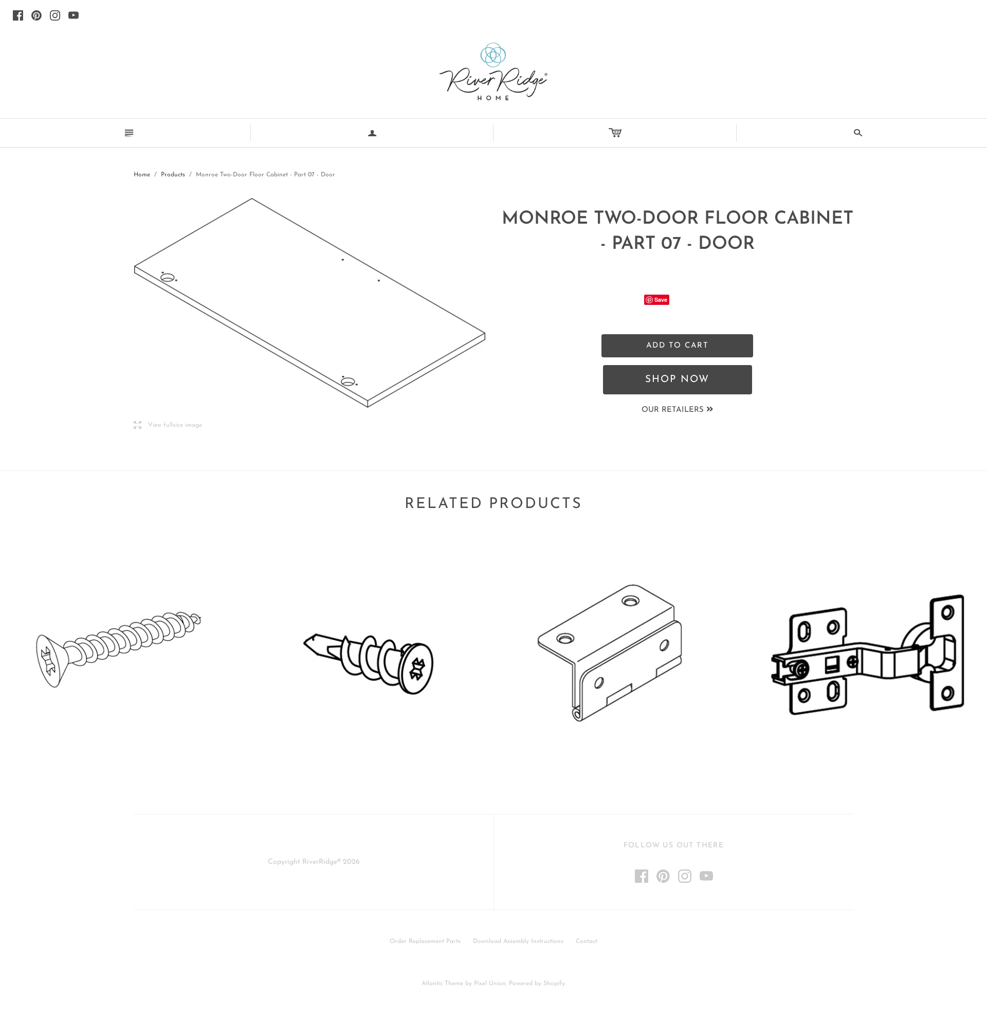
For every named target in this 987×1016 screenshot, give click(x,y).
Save (660, 299)
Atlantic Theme (442, 984)
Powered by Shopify (537, 984)
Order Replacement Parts (425, 941)
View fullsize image (168, 425)
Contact (586, 941)
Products (173, 175)
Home (142, 175)
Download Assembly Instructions (518, 941)
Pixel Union (490, 984)
